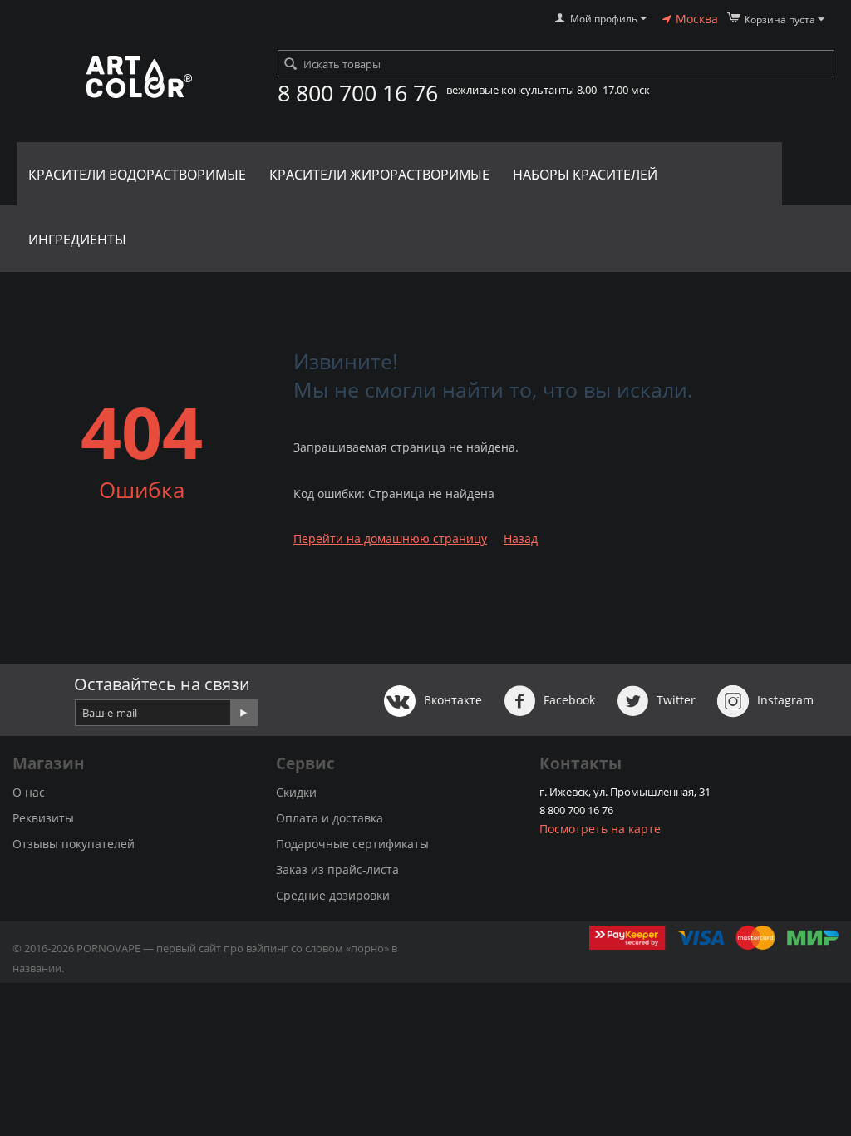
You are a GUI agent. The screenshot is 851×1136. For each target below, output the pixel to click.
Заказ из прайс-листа (337, 869)
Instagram (784, 700)
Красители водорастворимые (137, 174)
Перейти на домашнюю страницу (390, 538)
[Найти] (290, 65)
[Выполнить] (243, 712)
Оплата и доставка (329, 818)
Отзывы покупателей (73, 844)
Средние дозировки (333, 895)
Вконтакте (451, 700)
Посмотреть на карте (600, 829)
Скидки (296, 792)
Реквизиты (43, 818)
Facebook (567, 700)
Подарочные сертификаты (352, 844)
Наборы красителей (585, 174)
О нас (28, 792)
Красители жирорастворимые (379, 174)
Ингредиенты (77, 239)
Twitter (674, 700)
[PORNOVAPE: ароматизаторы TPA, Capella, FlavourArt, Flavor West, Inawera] (138, 78)
